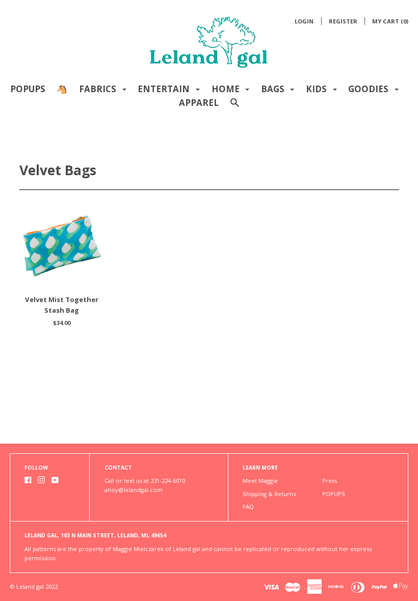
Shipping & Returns (269, 494)
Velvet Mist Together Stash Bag (61, 305)
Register (343, 21)
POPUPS (27, 89)
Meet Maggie (260, 480)
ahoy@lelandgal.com (133, 490)
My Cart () (390, 21)
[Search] (234, 107)
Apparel (199, 102)
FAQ (248, 506)
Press (329, 480)
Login (304, 21)
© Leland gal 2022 (34, 586)
